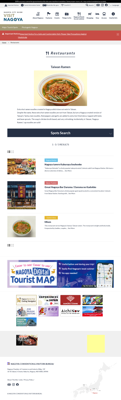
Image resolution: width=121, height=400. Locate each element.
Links (21, 380)
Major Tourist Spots (10, 27)
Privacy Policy (28, 380)
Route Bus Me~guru (53, 5)
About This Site (12, 380)
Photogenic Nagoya (30, 27)
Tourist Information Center (32, 5)
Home (4, 42)
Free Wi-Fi (67, 5)
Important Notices (13, 5)
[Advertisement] (96, 344)
